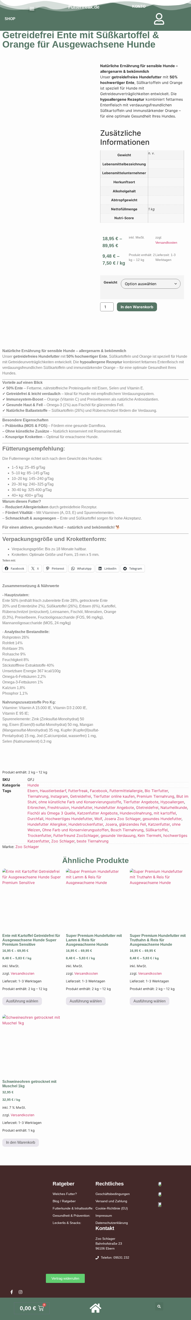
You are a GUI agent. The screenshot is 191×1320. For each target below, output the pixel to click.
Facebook (98, 790)
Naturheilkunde (173, 807)
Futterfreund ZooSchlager (76, 835)
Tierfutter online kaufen (114, 796)
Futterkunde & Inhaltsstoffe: (73, 1208)
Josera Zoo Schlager (122, 818)
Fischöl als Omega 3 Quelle (51, 813)
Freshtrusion (58, 807)
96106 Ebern (105, 1248)
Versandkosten (166, 242)
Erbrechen (36, 807)
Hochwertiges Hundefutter (68, 818)
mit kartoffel (165, 813)
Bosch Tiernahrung (127, 830)
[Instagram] (20, 1292)
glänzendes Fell (132, 824)
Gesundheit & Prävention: (71, 1215)
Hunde (33, 785)
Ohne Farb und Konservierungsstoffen (75, 830)
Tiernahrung (37, 796)
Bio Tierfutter (156, 790)
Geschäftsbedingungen (113, 1194)
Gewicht (110, 282)
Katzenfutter (159, 824)
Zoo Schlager (63, 841)
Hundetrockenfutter (85, 824)
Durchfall (35, 818)
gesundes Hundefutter (162, 818)
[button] (159, 1306)
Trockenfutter (39, 835)
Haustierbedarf (53, 790)
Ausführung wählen (22, 1001)
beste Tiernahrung (93, 841)
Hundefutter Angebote (114, 807)
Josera (111, 824)
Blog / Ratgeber (64, 1201)
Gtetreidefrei (147, 807)
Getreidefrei (80, 796)
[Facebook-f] (12, 1292)
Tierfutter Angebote (140, 802)
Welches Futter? (65, 1194)
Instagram (59, 796)
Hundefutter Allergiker (46, 824)
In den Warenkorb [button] (20, 1142)
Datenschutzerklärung (112, 1223)
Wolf (98, 818)
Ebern (32, 790)
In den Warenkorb (137, 307)
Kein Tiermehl (149, 835)
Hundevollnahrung (136, 813)
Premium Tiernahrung (155, 796)
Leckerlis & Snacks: (67, 1223)
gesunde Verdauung (118, 835)
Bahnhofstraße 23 (109, 1243)
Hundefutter (81, 807)
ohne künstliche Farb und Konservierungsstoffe (79, 802)
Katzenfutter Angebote (97, 813)
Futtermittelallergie (126, 790)
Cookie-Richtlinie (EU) (112, 1208)
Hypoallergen (172, 802)
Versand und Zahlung (111, 1201)
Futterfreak (78, 790)
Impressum (104, 1215)
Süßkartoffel (157, 830)
